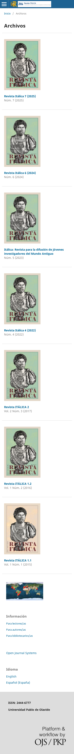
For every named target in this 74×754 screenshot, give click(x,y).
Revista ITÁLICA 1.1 (17, 560)
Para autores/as (16, 629)
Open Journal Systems (21, 653)
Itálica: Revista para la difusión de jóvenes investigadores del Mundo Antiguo (34, 252)
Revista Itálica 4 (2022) (20, 330)
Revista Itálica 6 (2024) (20, 173)
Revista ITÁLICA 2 (16, 407)
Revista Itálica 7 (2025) (20, 96)
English (11, 676)
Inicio (7, 13)
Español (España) (18, 682)
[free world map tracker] (24, 599)
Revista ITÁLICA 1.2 (17, 484)
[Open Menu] (4, 4)
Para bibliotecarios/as (19, 636)
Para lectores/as (16, 623)
